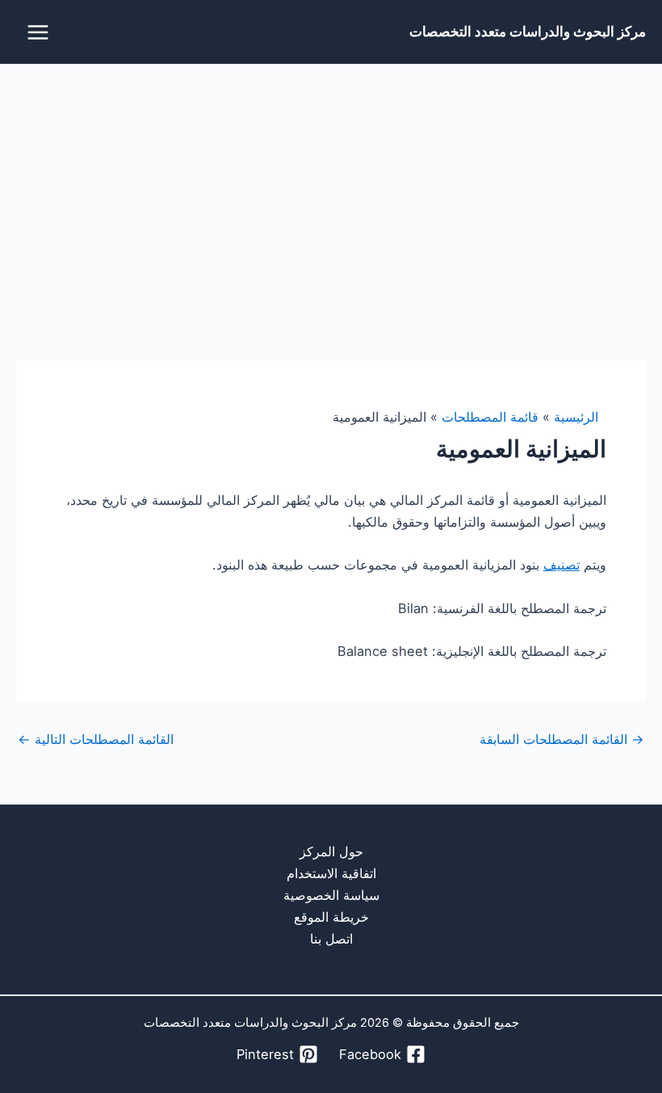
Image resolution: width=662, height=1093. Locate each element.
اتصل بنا (331, 939)
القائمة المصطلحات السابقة (562, 739)
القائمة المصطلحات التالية (96, 739)
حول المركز (331, 851)
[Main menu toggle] (38, 32)
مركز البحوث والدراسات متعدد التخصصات (527, 31)
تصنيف (561, 565)
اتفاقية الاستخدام (331, 873)
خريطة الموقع (331, 917)
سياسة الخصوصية (331, 895)
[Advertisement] (331, 186)
